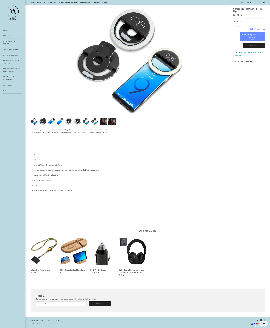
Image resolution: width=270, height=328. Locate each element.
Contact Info (35, 320)
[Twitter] (257, 320)
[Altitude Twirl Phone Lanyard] (44, 251)
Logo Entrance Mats (10, 49)
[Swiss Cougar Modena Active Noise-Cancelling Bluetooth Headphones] (133, 251)
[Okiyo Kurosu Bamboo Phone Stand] (74, 251)
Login (242, 2)
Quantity (236, 26)
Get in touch (7, 85)
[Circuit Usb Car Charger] (103, 251)
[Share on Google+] (247, 61)
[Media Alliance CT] (12, 12)
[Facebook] (261, 320)
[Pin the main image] (244, 61)
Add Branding (257, 29)
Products (6, 36)
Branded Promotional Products (11, 62)
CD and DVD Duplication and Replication (11, 70)
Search (42, 320)
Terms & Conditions (53, 320)
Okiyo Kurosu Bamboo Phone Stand (72, 270)
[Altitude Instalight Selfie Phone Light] (129, 61)
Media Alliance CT (40, 324)
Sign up (99, 304)
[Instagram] (264, 320)
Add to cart (253, 45)
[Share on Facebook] (239, 61)
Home (5, 30)
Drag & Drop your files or (252, 36)
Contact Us (261, 326)
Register (248, 2)
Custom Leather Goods (11, 55)
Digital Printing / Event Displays (11, 43)
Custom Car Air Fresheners (8, 78)
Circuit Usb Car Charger (98, 270)
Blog (4, 90)
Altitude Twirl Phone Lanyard (40, 270)
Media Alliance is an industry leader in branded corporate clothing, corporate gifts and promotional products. (71, 2)
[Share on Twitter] (242, 61)
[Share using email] (251, 61)
